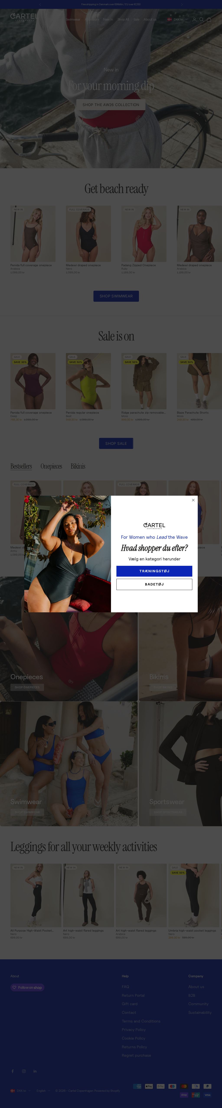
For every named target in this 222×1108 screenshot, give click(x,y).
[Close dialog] (193, 500)
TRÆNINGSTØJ (154, 571)
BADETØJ (154, 584)
